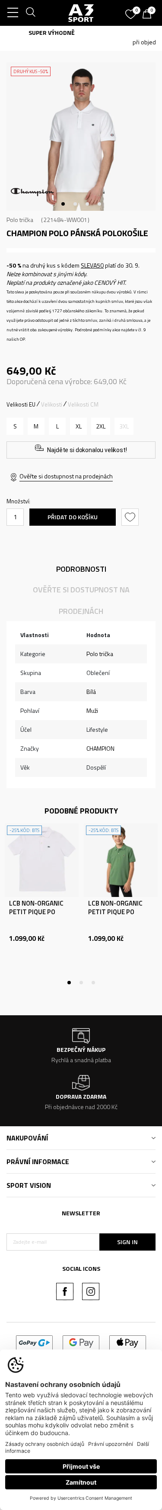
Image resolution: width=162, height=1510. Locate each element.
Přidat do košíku (73, 516)
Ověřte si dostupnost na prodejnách (66, 476)
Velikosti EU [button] (20, 404)
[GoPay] (34, 1342)
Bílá (91, 691)
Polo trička (19, 219)
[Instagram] (90, 1291)
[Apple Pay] (127, 1342)
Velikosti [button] (51, 404)
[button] (131, 517)
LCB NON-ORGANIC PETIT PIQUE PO (36, 907)
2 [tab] (75, 204)
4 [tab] (99, 204)
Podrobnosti (81, 569)
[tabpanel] (81, 136)
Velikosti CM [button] (83, 404)
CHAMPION (100, 748)
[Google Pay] (81, 1342)
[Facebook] (64, 1291)
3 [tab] (87, 204)
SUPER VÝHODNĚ (81, 32)
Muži (92, 710)
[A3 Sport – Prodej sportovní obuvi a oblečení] (81, 13)
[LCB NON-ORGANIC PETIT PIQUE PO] (42, 860)
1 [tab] (63, 204)
